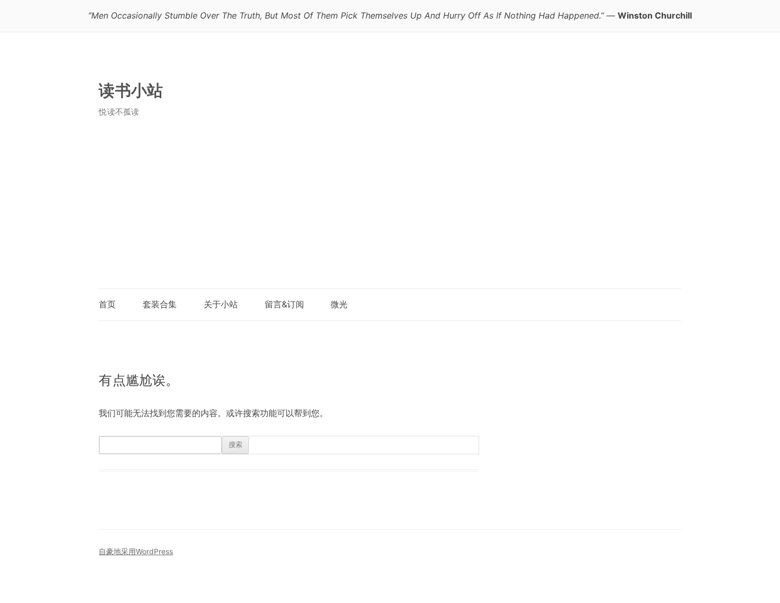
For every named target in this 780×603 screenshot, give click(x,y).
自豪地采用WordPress (136, 551)
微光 (339, 304)
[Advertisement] (390, 208)
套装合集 (160, 304)
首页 (107, 304)
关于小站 (221, 304)
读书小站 (131, 90)
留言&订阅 (284, 304)
